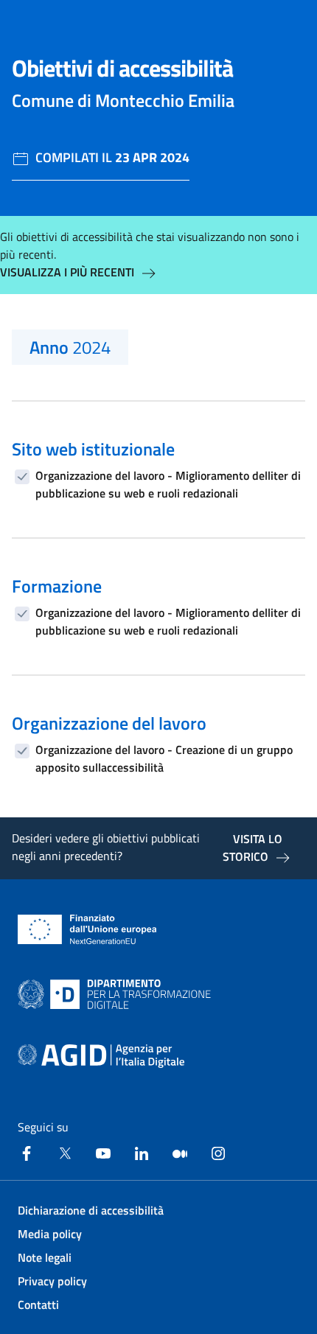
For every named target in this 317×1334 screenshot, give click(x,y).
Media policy (50, 1234)
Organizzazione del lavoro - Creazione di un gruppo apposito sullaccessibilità (164, 758)
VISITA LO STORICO (252, 847)
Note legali (45, 1257)
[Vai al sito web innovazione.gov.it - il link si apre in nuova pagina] (117, 994)
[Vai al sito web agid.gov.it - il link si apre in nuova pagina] (101, 1056)
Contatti (38, 1304)
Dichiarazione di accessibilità (91, 1210)
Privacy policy (52, 1281)
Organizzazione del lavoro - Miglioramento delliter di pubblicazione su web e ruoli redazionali (168, 484)
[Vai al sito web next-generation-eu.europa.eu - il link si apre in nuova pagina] (87, 929)
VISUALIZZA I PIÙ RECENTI (67, 272)
